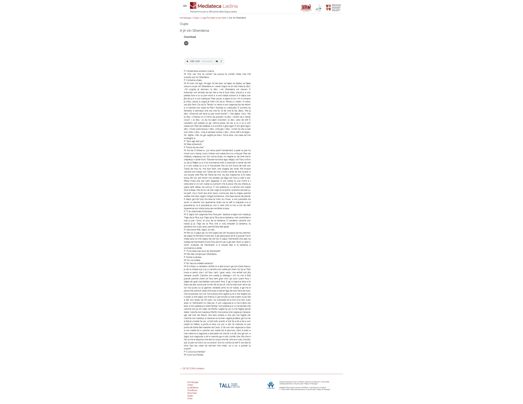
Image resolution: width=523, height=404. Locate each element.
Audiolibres (192, 387)
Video (190, 385)
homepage (185, 17)
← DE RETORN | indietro (192, 368)
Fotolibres (192, 390)
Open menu (185, 5)
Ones (190, 398)
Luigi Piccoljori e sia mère (213, 17)
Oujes (196, 17)
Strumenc (192, 393)
